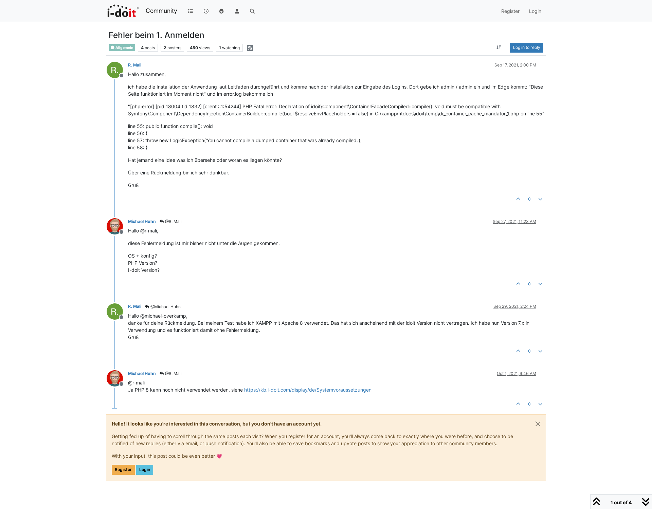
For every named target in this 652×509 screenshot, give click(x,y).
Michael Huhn (142, 221)
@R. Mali (173, 221)
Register (123, 469)
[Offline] (117, 69)
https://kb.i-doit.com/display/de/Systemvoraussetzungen (308, 390)
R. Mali (134, 65)
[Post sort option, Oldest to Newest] (499, 47)
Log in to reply (526, 47)
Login (144, 469)
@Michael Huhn (165, 306)
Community (161, 10)
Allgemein (124, 47)
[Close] (538, 424)
